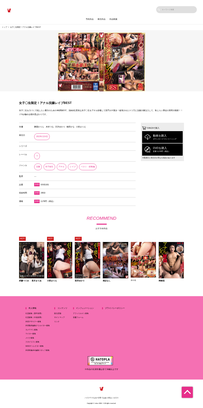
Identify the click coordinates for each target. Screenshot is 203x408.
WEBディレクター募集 (34, 346)
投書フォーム (78, 317)
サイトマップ (59, 317)
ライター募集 (30, 334)
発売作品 (101, 19)
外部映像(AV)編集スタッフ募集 (37, 350)
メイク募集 (29, 338)
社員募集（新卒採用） (34, 313)
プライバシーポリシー (115, 308)
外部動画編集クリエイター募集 (37, 326)
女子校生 (49, 167)
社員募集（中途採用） (34, 317)
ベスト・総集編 (88, 167)
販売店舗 (57, 313)
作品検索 (113, 19)
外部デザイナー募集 (33, 322)
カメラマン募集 (31, 330)
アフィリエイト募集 (81, 313)
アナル (61, 167)
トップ (4, 27)
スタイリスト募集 (32, 342)
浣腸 (38, 167)
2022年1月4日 (42, 136)
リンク (56, 322)
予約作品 (90, 19)
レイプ (73, 167)
